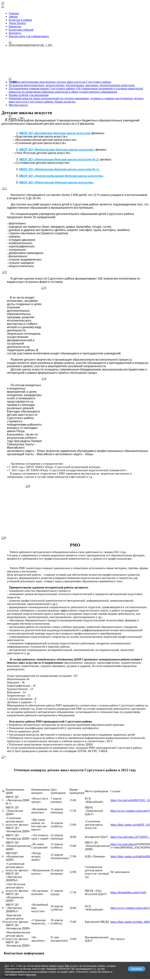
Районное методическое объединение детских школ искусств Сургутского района (60, 81)
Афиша (13, 16)
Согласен (136, 968)
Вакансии (15, 26)
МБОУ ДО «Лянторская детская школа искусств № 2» (59, 159)
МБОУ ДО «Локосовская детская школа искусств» (56, 182)
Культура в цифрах (20, 19)
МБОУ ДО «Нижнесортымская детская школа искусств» (61, 175)
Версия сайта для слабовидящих (29, 36)
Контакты (15, 33)
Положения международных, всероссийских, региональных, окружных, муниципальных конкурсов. (72, 85)
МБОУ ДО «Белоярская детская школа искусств (55, 133)
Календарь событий (21, 29)
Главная (14, 13)
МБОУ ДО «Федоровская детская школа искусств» (57, 149)
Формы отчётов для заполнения (28, 95)
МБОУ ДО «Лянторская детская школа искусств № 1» (59, 169)
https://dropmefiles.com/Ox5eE (128, 892)
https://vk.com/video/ (122, 844)
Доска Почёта (17, 23)
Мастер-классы (18, 104)
